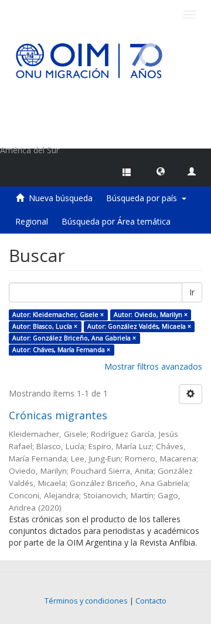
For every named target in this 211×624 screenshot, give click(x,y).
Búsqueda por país (144, 198)
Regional (31, 221)
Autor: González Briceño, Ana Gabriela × (74, 338)
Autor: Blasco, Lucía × (44, 326)
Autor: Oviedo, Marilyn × (151, 315)
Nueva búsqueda (61, 198)
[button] (160, 171)
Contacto (150, 601)
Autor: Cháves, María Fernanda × (61, 350)
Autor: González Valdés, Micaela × (139, 326)
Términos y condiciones (86, 601)
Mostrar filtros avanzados (153, 366)
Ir (192, 292)
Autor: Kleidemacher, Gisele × (58, 315)
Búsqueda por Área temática (116, 221)
